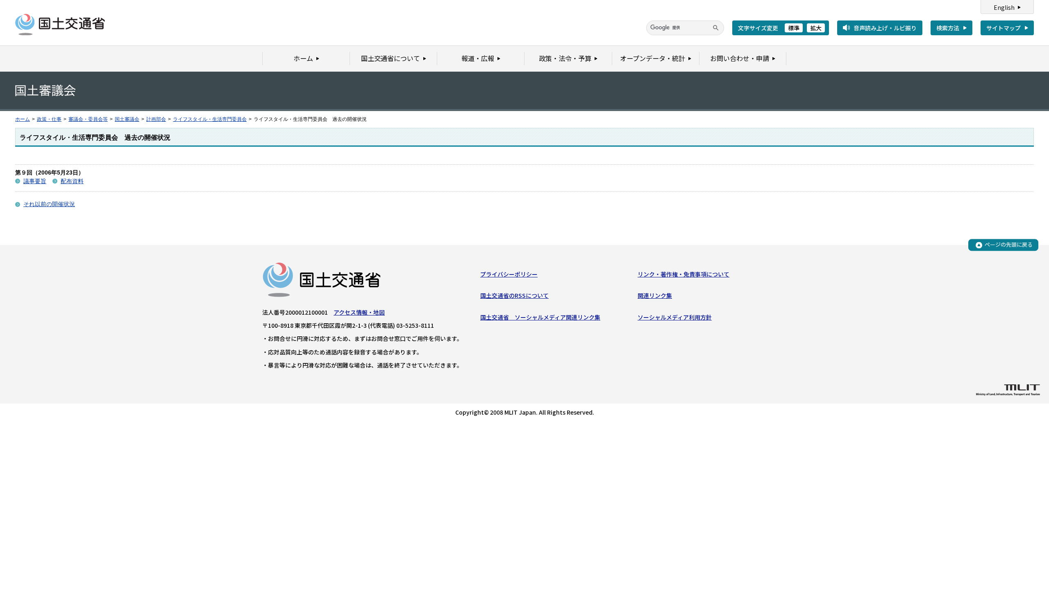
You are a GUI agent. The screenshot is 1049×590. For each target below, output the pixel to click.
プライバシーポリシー (509, 274)
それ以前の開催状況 (49, 204)
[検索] (716, 28)
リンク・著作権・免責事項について (683, 274)
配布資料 (72, 181)
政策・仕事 (49, 119)
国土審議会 (127, 119)
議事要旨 (34, 181)
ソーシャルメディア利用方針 (675, 317)
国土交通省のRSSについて (514, 295)
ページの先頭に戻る (1009, 245)
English (1004, 7)
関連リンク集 (655, 295)
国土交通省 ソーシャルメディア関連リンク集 (540, 317)
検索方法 (947, 28)
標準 (793, 28)
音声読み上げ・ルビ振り (885, 28)
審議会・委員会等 (88, 119)
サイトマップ (1003, 28)
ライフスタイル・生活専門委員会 (210, 119)
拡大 (816, 28)
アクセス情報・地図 (359, 312)
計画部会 (156, 119)
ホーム (22, 119)
